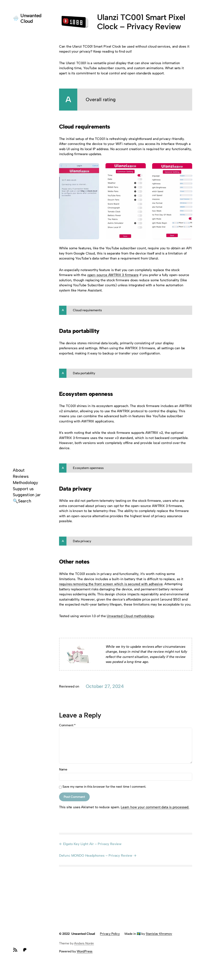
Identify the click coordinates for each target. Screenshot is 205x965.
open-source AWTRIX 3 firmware (113, 275)
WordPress (84, 951)
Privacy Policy (110, 934)
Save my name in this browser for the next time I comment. (104, 786)
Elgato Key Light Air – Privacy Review (92, 844)
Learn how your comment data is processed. (155, 807)
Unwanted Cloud (30, 18)
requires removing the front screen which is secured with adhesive (111, 584)
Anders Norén (84, 943)
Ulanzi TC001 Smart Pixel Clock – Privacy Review (141, 22)
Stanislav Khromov (159, 934)
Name (63, 769)
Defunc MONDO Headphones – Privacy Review (95, 855)
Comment (67, 725)
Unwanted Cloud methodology (130, 616)
